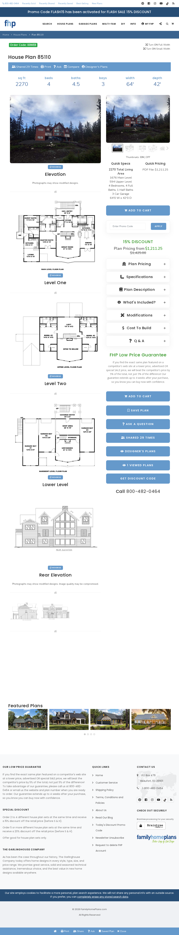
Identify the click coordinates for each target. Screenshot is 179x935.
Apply (158, 226)
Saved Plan (107, 931)
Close (122, 931)
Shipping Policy (105, 790)
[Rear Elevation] (55, 527)
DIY (123, 23)
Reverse (56, 167)
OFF (148, 157)
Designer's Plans (96, 67)
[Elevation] (138, 119)
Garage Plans (88, 23)
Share (80, 931)
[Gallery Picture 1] (24, 611)
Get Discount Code (138, 478)
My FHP (149, 23)
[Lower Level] (55, 437)
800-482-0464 (11, 3)
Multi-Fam (109, 23)
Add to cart (139, 210)
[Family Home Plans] (10, 24)
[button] (84, 734)
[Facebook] (149, 3)
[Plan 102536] (69, 719)
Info (133, 23)
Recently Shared (47, 3)
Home (6, 34)
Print (47, 67)
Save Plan (139, 410)
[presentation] (12, 721)
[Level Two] (55, 336)
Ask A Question (139, 424)
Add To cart (139, 396)
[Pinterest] (143, 3)
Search (47, 23)
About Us (101, 810)
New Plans (97, 3)
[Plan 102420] (110, 719)
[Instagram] (155, 3)
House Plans (65, 23)
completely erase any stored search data (102, 897)
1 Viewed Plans (139, 465)
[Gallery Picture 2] (55, 611)
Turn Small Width (157, 48)
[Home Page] (55, 931)
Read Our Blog (104, 817)
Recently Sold (29, 3)
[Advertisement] (55, 668)
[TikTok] (167, 3)
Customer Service (107, 782)
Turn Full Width (159, 44)
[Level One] (55, 235)
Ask (59, 67)
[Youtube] (161, 3)
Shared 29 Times (27, 67)
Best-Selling (82, 3)
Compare (73, 67)
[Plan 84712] (28, 719)
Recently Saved (65, 3)
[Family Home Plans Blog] (173, 3)
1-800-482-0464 (152, 788)
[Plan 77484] (151, 719)
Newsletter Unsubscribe (110, 838)
